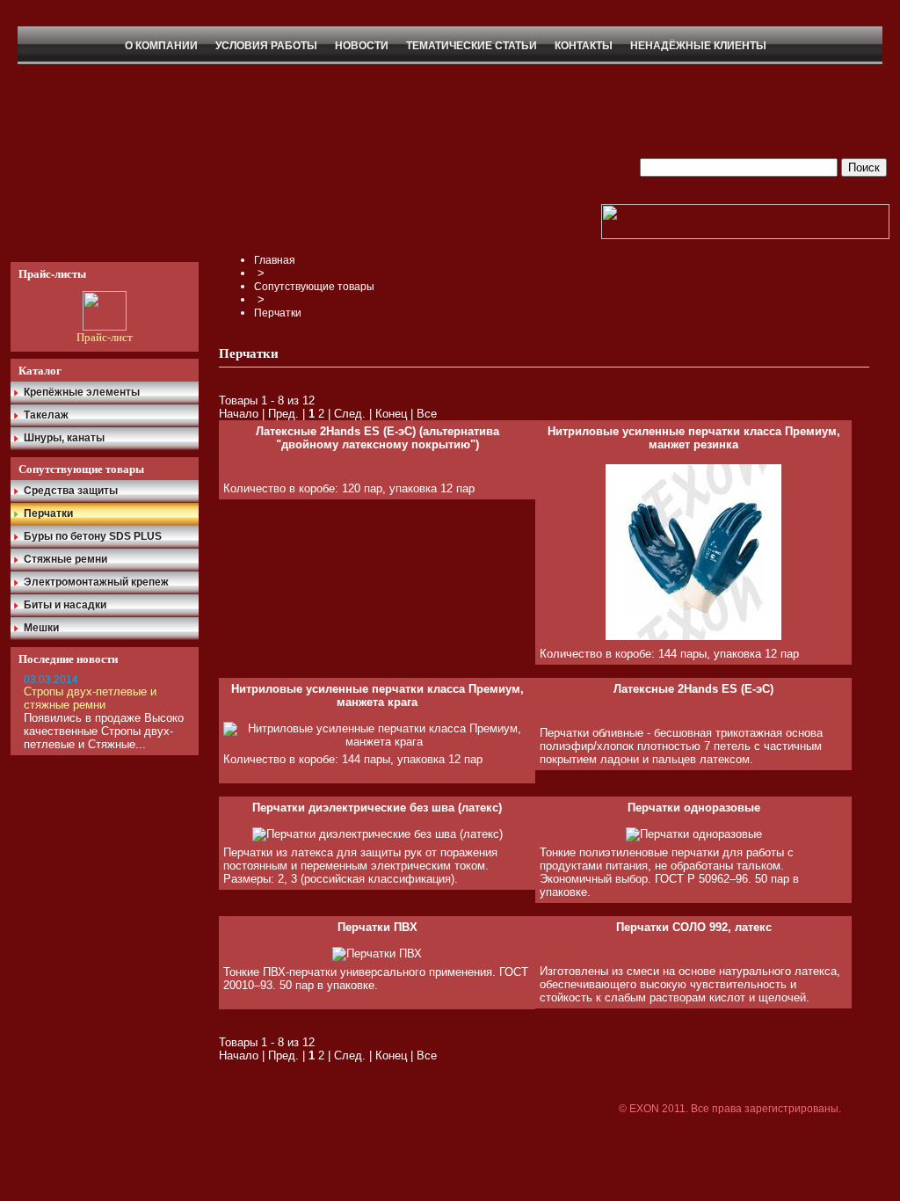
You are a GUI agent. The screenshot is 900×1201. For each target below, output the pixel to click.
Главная (274, 260)
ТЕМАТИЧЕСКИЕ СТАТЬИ (471, 46)
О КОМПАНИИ (161, 46)
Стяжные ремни (65, 559)
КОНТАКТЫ (584, 46)
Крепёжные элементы (82, 392)
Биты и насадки (65, 605)
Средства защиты (71, 490)
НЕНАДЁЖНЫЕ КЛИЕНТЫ (698, 46)
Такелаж (46, 415)
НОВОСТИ (361, 46)
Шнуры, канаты (64, 438)
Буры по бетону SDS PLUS (93, 536)
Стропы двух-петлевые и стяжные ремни (90, 698)
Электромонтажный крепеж (96, 582)
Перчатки (48, 513)
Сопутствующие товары (314, 286)
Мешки (41, 628)
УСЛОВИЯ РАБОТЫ (266, 46)
